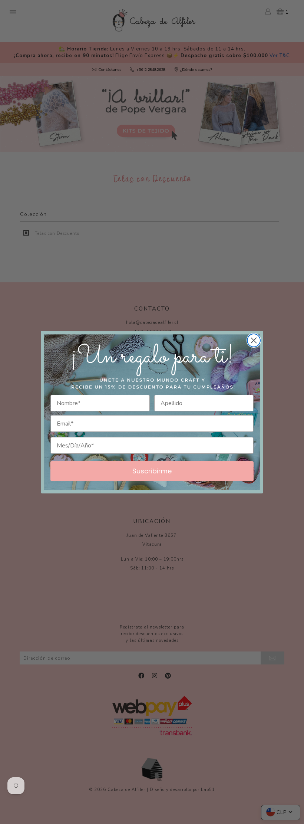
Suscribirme (152, 471)
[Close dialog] (253, 340)
